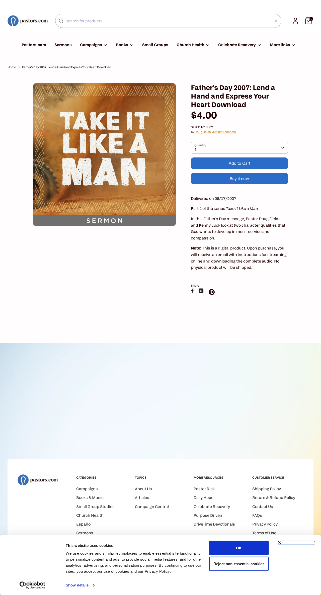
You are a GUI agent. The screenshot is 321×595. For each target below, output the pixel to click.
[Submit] (60, 20)
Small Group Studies (95, 506)
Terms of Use (264, 533)
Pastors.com (34, 44)
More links (280, 44)
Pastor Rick (204, 488)
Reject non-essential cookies (238, 563)
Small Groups (155, 44)
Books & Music (90, 497)
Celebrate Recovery (237, 44)
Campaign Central (152, 506)
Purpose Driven (208, 515)
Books (122, 44)
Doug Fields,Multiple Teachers (215, 132)
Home (12, 67)
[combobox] (168, 21)
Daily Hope (203, 497)
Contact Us (262, 506)
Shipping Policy (266, 488)
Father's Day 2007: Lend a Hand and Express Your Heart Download (66, 67)
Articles (142, 497)
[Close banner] (296, 543)
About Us (143, 488)
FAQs (257, 515)
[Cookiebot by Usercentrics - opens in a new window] (32, 585)
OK (239, 548)
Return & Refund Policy (273, 497)
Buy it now (239, 178)
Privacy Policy (265, 524)
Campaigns (91, 44)
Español (84, 524)
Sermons (63, 44)
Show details (77, 585)
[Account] (295, 21)
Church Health (191, 44)
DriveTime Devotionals (214, 524)
